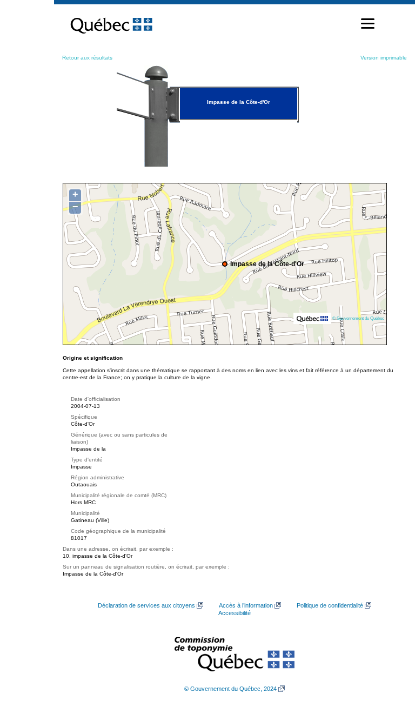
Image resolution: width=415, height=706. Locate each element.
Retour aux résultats (87, 58)
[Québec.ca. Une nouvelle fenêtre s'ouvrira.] (111, 23)
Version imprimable (383, 58)
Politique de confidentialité (330, 605)
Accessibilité (234, 613)
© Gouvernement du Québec (358, 318)
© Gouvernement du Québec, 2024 (230, 688)
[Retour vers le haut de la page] (388, 646)
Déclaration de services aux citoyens (146, 605)
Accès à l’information (246, 605)
